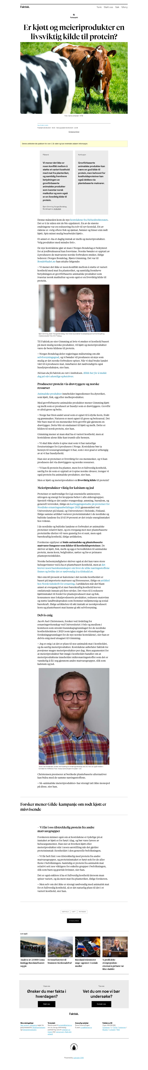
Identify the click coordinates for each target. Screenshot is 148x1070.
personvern (60, 1032)
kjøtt (74, 912)
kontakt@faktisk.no (65, 1025)
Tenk (99, 7)
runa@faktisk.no (86, 1027)
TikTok (115, 1027)
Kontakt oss (101, 1004)
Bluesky (105, 1030)
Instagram (122, 1027)
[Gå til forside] (25, 7)
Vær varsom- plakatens (28, 1025)
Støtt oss (108, 7)
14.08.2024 (57, 209)
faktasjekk (82, 912)
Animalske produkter (49, 393)
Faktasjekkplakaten (29, 1030)
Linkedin (112, 1030)
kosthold (65, 912)
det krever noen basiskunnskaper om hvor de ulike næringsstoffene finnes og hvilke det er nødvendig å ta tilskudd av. (73, 568)
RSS (118, 1030)
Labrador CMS (78, 1058)
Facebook (106, 1027)
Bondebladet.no (46, 261)
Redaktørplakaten (39, 1027)
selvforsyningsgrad (48, 357)
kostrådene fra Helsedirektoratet (89, 219)
